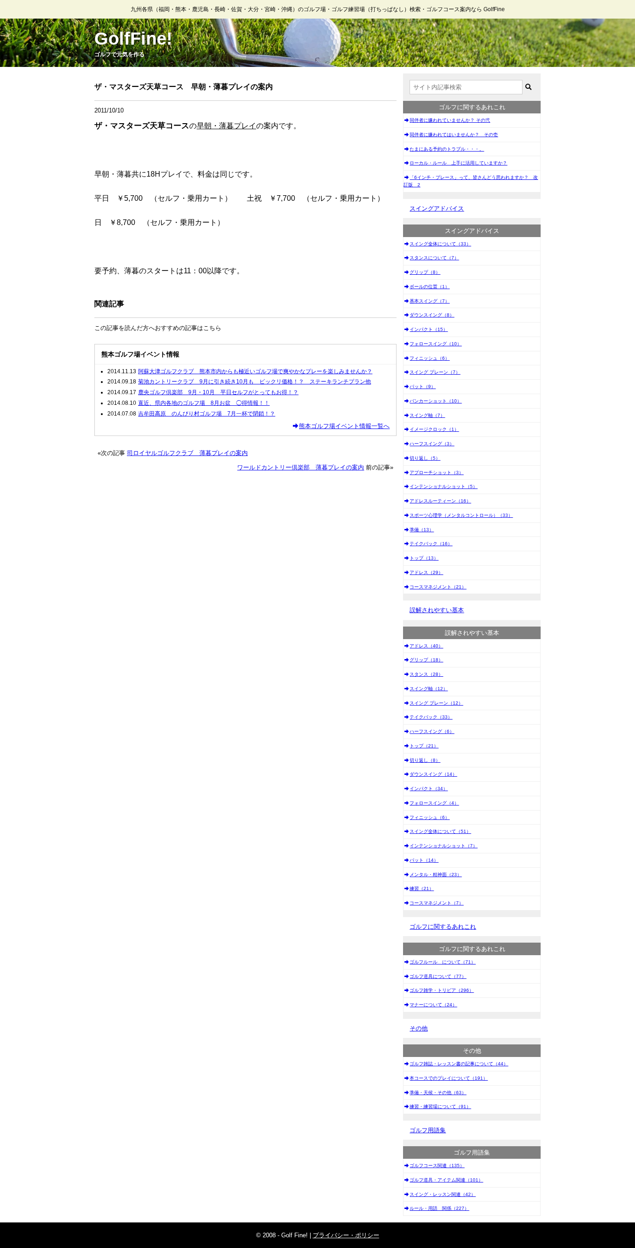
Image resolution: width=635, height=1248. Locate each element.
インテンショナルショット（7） (443, 845)
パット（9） (423, 386)
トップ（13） (424, 558)
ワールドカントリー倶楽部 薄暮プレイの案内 (300, 467)
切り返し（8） (425, 760)
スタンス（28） (426, 674)
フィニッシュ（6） (430, 358)
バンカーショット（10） (436, 400)
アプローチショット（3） (436, 472)
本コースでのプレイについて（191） (449, 1078)
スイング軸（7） (427, 415)
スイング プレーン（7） (435, 372)
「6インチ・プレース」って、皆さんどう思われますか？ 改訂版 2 (470, 181)
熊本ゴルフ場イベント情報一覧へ (344, 426)
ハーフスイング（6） (432, 731)
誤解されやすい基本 (437, 610)
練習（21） (422, 888)
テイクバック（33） (431, 717)
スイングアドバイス (437, 208)
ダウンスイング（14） (433, 774)
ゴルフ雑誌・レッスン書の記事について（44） (459, 1063)
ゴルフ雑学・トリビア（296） (442, 990)
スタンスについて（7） (434, 257)
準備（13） (422, 529)
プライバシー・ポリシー (346, 1235)
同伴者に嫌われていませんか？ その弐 (450, 120)
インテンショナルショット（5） (443, 486)
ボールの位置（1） (430, 286)
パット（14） (424, 860)
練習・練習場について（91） (440, 1106)
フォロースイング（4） (434, 803)
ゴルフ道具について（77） (438, 976)
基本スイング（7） (430, 301)
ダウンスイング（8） (432, 314)
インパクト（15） (429, 329)
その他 (419, 1028)
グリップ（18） (426, 659)
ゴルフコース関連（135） (437, 1165)
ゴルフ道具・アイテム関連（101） (446, 1179)
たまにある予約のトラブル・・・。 (447, 149)
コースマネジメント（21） (438, 586)
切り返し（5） (425, 458)
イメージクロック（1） (434, 429)
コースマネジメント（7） (436, 902)
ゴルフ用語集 (428, 1130)
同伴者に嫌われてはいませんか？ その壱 (454, 134)
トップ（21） (424, 745)
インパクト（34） (429, 788)
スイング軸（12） (429, 688)
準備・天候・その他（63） (438, 1092)
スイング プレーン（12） (436, 703)
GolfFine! (133, 38)
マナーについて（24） (433, 1004)
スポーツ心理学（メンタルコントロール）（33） (461, 515)
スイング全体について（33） (440, 243)
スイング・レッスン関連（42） (443, 1194)
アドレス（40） (426, 645)
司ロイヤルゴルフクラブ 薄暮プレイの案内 (187, 452)
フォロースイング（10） (436, 343)
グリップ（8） (425, 272)
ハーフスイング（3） (432, 443)
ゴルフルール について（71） (443, 961)
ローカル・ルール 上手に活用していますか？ (458, 162)
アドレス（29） (426, 572)
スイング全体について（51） (440, 831)
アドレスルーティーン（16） (440, 500)
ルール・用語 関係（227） (439, 1208)
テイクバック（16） (431, 543)
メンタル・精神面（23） (436, 874)
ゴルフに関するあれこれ (443, 926)
